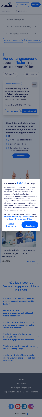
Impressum (27, 217)
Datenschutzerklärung (12, 217)
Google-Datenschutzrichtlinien (21, 219)
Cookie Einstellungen (11, 225)
